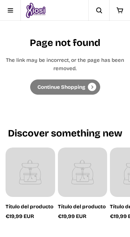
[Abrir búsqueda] (98, 10)
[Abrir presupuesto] (119, 10)
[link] (65, 87)
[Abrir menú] (10, 10)
